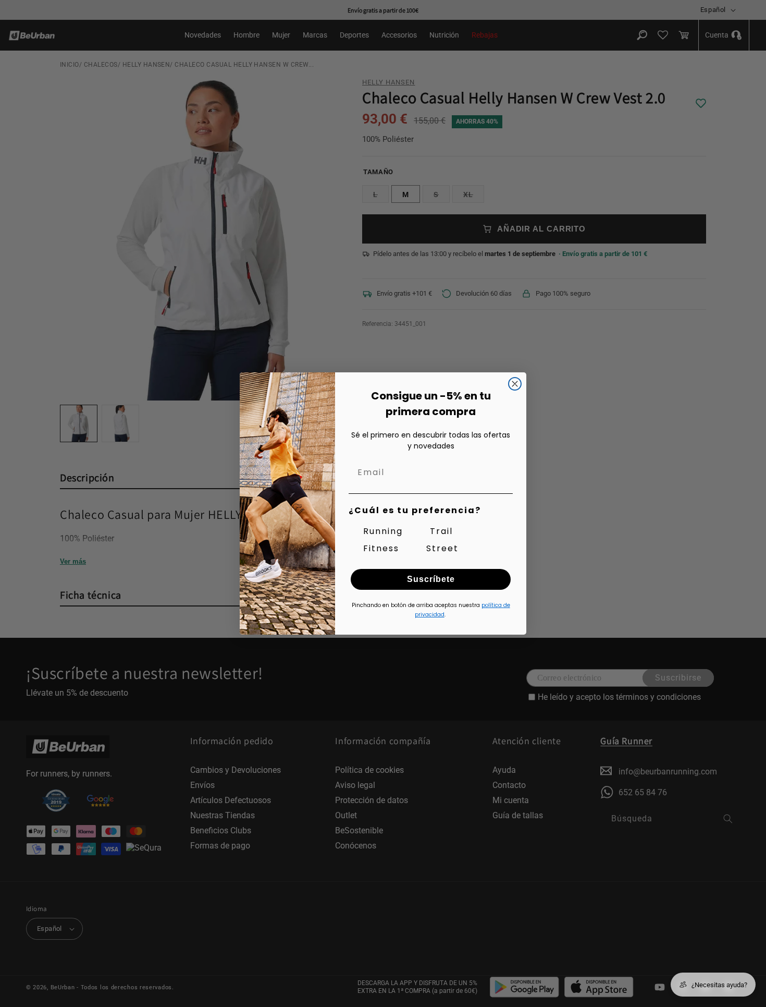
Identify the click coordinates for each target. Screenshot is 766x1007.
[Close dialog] (515, 384)
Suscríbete (431, 579)
